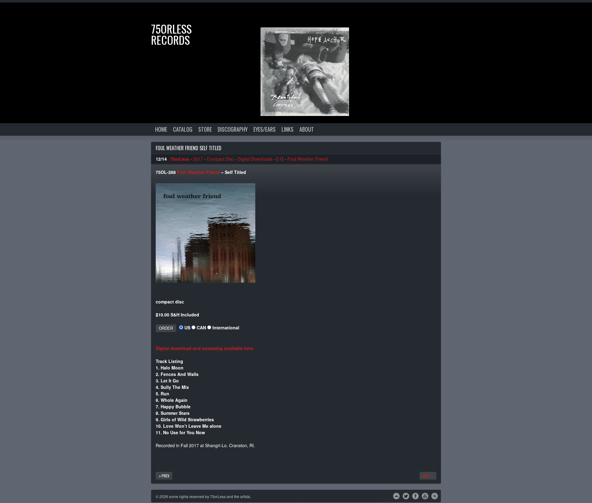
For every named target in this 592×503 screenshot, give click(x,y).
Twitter (406, 495)
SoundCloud (396, 495)
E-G (280, 159)
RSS (434, 495)
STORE (205, 129)
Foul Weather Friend (307, 159)
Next (581, 13)
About (306, 129)
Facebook (415, 495)
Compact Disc (220, 159)
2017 (198, 159)
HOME (161, 129)
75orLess (179, 159)
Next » (428, 475)
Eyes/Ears (264, 129)
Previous (562, 13)
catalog (182, 129)
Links (288, 129)
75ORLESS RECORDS (171, 34)
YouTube (425, 495)
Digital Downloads (254, 159)
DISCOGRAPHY (233, 129)
